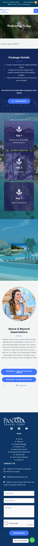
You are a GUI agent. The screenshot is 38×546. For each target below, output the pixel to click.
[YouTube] (26, 428)
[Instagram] (11, 428)
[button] (9, 248)
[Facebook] (19, 428)
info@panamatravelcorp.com (17, 477)
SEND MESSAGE (19, 533)
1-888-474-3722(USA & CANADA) (18, 469)
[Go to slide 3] (20, 254)
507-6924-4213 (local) (11, 471)
